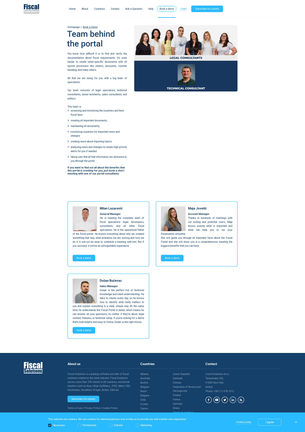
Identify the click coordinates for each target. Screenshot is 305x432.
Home (72, 8)
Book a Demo (90, 27)
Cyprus (144, 408)
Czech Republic (181, 374)
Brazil (143, 391)
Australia (145, 378)
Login (183, 8)
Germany (178, 403)
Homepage (74, 27)
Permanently (89, 425)
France (176, 399)
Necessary (59, 425)
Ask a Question (133, 8)
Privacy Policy (92, 408)
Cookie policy (243, 422)
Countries (99, 8)
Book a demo (166, 8)
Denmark (178, 378)
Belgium (144, 386)
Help (150, 8)
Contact (115, 8)
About (85, 8)
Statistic (118, 425)
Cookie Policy (110, 408)
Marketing (146, 425)
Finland (177, 395)
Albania (144, 374)
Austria (144, 382)
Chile (143, 399)
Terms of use (75, 408)
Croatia (144, 404)
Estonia (177, 382)
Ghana (176, 408)
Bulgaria (144, 395)
